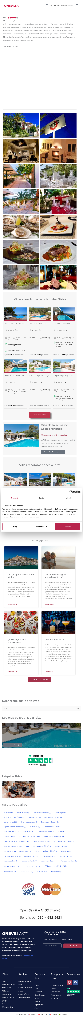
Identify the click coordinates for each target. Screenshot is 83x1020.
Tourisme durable (49, 856)
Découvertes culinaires (29, 822)
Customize (40, 526)
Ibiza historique (9, 836)
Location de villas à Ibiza (63, 841)
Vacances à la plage (69, 861)
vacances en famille (29, 861)
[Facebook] (75, 982)
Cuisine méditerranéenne (53, 817)
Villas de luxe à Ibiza (55, 866)
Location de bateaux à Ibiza (56, 836)
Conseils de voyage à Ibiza (14, 817)
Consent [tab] (14, 498)
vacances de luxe (11, 861)
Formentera (35, 827)
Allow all (68, 526)
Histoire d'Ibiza (11, 831)
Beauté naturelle (23, 812)
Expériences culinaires (50, 822)
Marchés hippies (10, 851)
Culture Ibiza (11, 822)
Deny (15, 526)
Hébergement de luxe (46, 831)
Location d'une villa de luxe (29, 836)
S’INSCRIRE (72, 946)
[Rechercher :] (41, 708)
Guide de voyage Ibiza (52, 827)
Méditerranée (25, 851)
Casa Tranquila (60, 812)
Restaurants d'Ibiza (31, 856)
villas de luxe (34, 866)
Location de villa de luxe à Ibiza (16, 841)
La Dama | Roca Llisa (62, 323)
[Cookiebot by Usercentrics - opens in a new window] (71, 491)
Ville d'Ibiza (42, 871)
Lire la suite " (13, 604)
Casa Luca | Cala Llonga (39, 375)
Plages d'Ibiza (67, 851)
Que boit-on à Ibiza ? (55, 639)
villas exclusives (10, 871)
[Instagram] (69, 982)
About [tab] (68, 498)
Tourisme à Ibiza (66, 856)
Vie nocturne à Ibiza (13, 866)
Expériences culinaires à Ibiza (15, 827)
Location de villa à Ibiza (13, 846)
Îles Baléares (56, 871)
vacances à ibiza (49, 861)
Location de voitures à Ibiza (38, 846)
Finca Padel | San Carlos (14, 375)
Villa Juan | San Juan (38, 323)
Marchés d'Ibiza (61, 846)
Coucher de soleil (34, 817)
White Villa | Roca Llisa (14, 323)
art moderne (8, 812)
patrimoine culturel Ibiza (46, 851)
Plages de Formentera (12, 856)
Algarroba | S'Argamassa (63, 375)
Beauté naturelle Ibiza (42, 812)
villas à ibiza (26, 872)
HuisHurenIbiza (29, 831)
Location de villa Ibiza (41, 841)
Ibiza (61, 831)
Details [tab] (41, 498)
